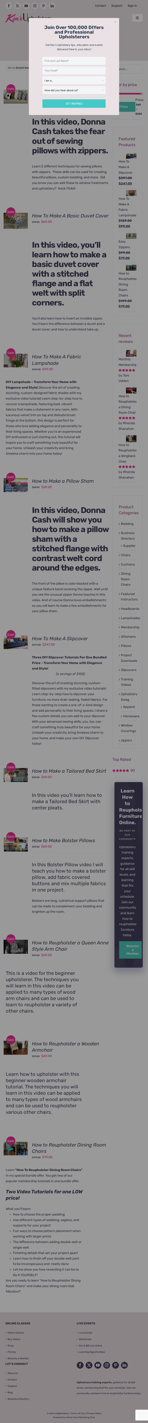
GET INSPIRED (74, 103)
